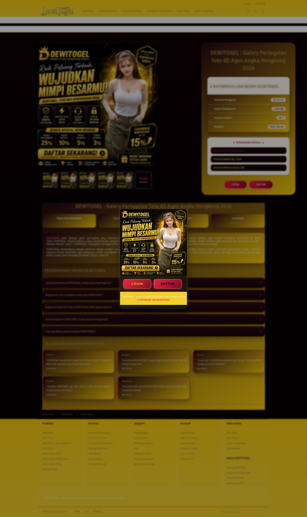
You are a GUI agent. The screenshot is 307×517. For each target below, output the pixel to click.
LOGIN (137, 284)
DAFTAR (168, 284)
